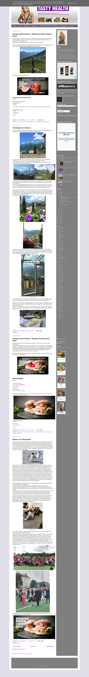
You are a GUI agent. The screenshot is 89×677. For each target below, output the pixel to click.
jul (58, 264)
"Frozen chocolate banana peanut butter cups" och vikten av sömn (70, 175)
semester (60, 293)
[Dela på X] (40, 120)
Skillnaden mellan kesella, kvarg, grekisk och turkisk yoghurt (67, 158)
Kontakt (71, 25)
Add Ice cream (61, 228)
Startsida (14, 25)
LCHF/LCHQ (60, 273)
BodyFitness (60, 237)
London (59, 274)
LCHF (59, 271)
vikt (59, 313)
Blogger (48, 665)
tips (17, 332)
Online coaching (34, 25)
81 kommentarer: (30, 330)
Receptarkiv (26, 25)
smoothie (60, 294)
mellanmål (60, 280)
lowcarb (59, 277)
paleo (59, 283)
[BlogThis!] (38, 120)
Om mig (20, 25)
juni (60, 196)
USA (59, 307)
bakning (18, 432)
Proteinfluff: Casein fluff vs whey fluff (70, 168)
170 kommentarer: (31, 120)
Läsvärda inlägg (64, 25)
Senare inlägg (16, 646)
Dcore (59, 241)
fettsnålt (23, 121)
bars (59, 232)
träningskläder (61, 305)
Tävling (59, 306)
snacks (59, 296)
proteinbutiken (61, 287)
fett (59, 245)
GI (58, 252)
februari (61, 212)
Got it (75, 3)
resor (59, 292)
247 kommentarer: (32, 641)
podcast (59, 284)
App (59, 229)
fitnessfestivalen (61, 248)
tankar (59, 300)
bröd (22, 432)
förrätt (59, 251)
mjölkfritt (60, 281)
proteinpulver (49, 432)
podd (59, 286)
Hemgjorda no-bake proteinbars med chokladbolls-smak (70, 162)
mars (61, 210)
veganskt (60, 309)
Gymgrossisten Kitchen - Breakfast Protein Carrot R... (67, 202)
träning (18, 642)
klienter (59, 267)
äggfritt (47, 121)
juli (60, 194)
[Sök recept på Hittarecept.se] (61, 339)
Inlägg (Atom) (23, 649)
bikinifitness (60, 235)
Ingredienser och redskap (44, 25)
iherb (59, 263)
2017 (60, 191)
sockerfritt (38, 121)
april (61, 208)
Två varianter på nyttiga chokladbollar (68, 182)
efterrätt (59, 244)
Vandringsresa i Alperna (21, 128)
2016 (60, 216)
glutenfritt (60, 257)
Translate (66, 113)
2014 (60, 219)
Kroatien (60, 268)
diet (20, 121)
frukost (28, 432)
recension (60, 290)
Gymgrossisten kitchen (31, 121)
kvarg (59, 270)
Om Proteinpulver (55, 25)
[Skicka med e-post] (37, 120)
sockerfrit (60, 297)
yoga (59, 316)
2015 (60, 218)
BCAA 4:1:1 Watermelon (20, 101)
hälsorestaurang (61, 261)
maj (60, 206)
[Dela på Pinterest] (42, 120)
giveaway (60, 254)
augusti (61, 192)
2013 (60, 221)
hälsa (59, 260)
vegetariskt (43, 121)
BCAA (18, 121)
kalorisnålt (43, 432)
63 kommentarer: (31, 430)
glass (59, 255)
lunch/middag (60, 279)
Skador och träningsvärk (22, 439)
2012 (60, 223)
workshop (60, 315)
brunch (59, 238)
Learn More (70, 3)
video (59, 312)
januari (61, 214)
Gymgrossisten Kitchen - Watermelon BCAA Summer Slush (67, 198)
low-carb (60, 276)
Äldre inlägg (49, 646)
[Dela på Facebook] (41, 120)
